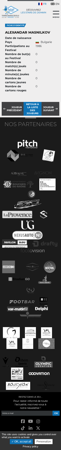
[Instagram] (38, 421)
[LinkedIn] (30, 428)
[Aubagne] (18, 173)
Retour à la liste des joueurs (32, 109)
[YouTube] (30, 421)
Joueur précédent (14, 109)
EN (57, 4)
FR (44, 4)
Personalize (43, 441)
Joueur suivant (48, 109)
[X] (38, 428)
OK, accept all (22, 441)
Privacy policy (30, 446)
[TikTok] (22, 428)
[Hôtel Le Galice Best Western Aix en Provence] (11, 332)
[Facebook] (22, 421)
